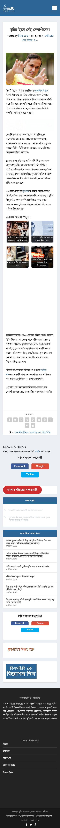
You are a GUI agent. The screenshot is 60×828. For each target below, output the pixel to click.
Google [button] (40, 466)
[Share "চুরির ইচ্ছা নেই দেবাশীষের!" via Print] (33, 425)
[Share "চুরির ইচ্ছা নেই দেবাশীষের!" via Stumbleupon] (50, 420)
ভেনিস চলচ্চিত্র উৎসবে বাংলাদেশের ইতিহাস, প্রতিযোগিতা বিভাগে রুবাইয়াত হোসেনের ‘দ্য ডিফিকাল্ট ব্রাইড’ (27, 554)
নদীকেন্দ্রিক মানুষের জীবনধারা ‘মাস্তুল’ (20, 576)
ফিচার (29, 40)
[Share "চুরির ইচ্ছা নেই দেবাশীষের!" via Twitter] (15, 420)
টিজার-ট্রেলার (8, 772)
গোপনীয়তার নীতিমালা (44, 816)
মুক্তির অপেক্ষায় (9, 765)
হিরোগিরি (46, 432)
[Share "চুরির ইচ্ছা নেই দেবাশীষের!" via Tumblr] (27, 420)
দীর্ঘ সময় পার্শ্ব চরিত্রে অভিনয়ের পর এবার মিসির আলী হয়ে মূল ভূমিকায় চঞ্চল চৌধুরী (29, 588)
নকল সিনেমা (35, 432)
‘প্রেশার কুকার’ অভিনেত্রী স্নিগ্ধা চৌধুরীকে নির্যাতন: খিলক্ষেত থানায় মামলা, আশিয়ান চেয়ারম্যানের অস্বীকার (28, 542)
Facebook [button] (19, 466)
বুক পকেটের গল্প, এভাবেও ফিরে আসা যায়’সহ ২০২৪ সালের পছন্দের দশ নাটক (29, 518)
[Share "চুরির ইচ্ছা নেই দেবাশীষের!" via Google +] (21, 420)
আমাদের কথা (11, 816)
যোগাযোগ (24, 820)
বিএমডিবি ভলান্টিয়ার (26, 816)
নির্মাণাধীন (7, 758)
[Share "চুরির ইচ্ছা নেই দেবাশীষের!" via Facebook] (10, 420)
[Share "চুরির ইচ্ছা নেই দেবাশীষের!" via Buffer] (44, 420)
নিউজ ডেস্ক (23, 36)
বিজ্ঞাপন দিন (34, 820)
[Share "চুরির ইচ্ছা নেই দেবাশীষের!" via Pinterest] (33, 420)
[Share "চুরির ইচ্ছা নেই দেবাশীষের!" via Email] (27, 425)
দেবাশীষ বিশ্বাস (41, 90)
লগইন (37, 451)
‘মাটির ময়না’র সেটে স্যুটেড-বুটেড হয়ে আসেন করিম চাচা (27, 566)
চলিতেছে (6, 751)
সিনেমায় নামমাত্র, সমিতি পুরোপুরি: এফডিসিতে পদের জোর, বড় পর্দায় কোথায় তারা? (30, 601)
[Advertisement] (30, 302)
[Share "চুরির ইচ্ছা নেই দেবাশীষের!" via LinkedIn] (39, 420)
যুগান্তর (26, 191)
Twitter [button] (30, 474)
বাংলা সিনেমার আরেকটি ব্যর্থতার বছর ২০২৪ (26, 510)
